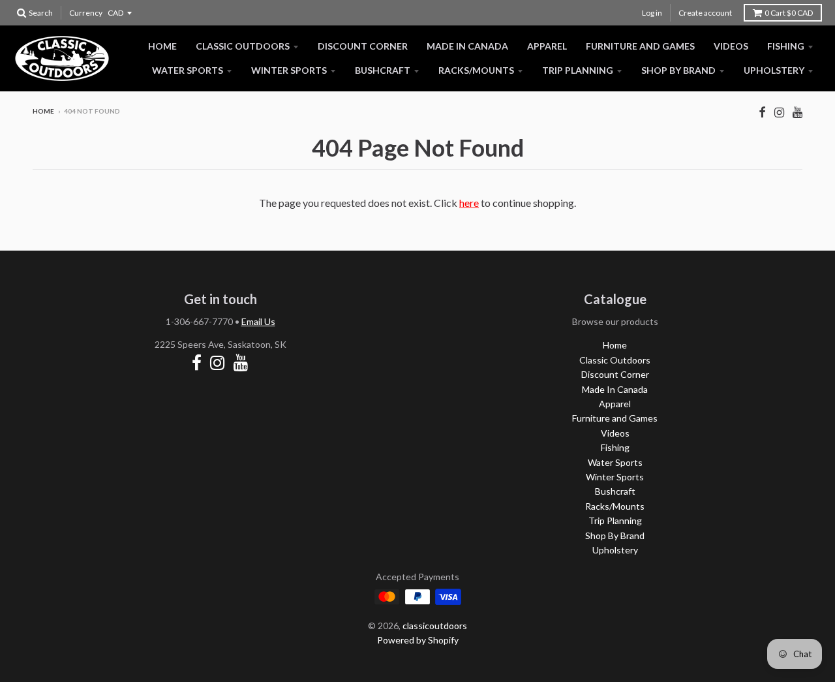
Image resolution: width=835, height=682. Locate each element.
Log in (652, 13)
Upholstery (774, 70)
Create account (705, 13)
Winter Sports (289, 70)
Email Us (258, 321)
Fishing (785, 46)
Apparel (547, 46)
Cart (789, 13)
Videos (731, 46)
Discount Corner (363, 46)
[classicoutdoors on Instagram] (779, 111)
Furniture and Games (640, 46)
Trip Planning (577, 70)
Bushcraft (382, 70)
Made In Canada (467, 46)
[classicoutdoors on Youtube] (797, 111)
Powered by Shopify (418, 639)
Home (162, 46)
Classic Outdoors (243, 46)
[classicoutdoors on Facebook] (762, 111)
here (469, 202)
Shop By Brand (678, 70)
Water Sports (187, 70)
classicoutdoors (434, 625)
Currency (85, 13)
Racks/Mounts (476, 70)
